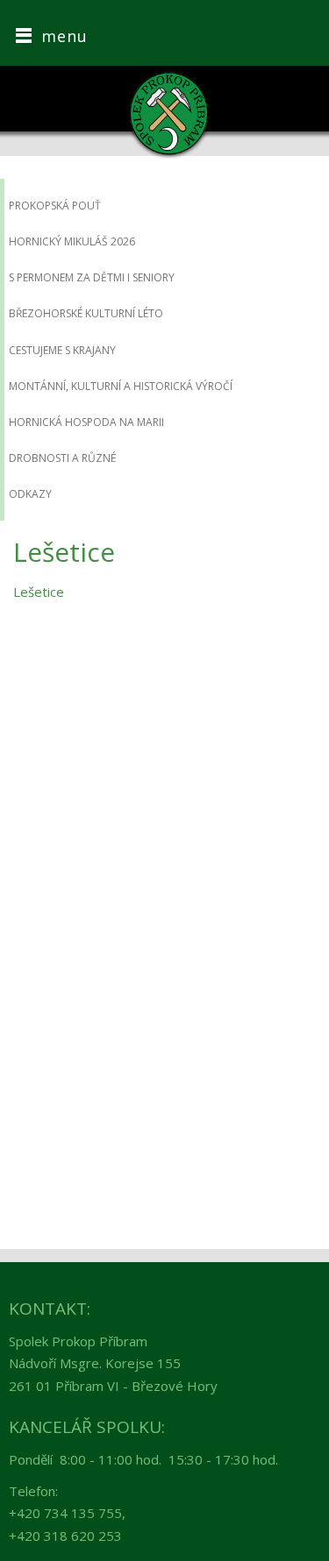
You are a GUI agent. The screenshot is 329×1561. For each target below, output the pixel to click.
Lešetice (38, 591)
